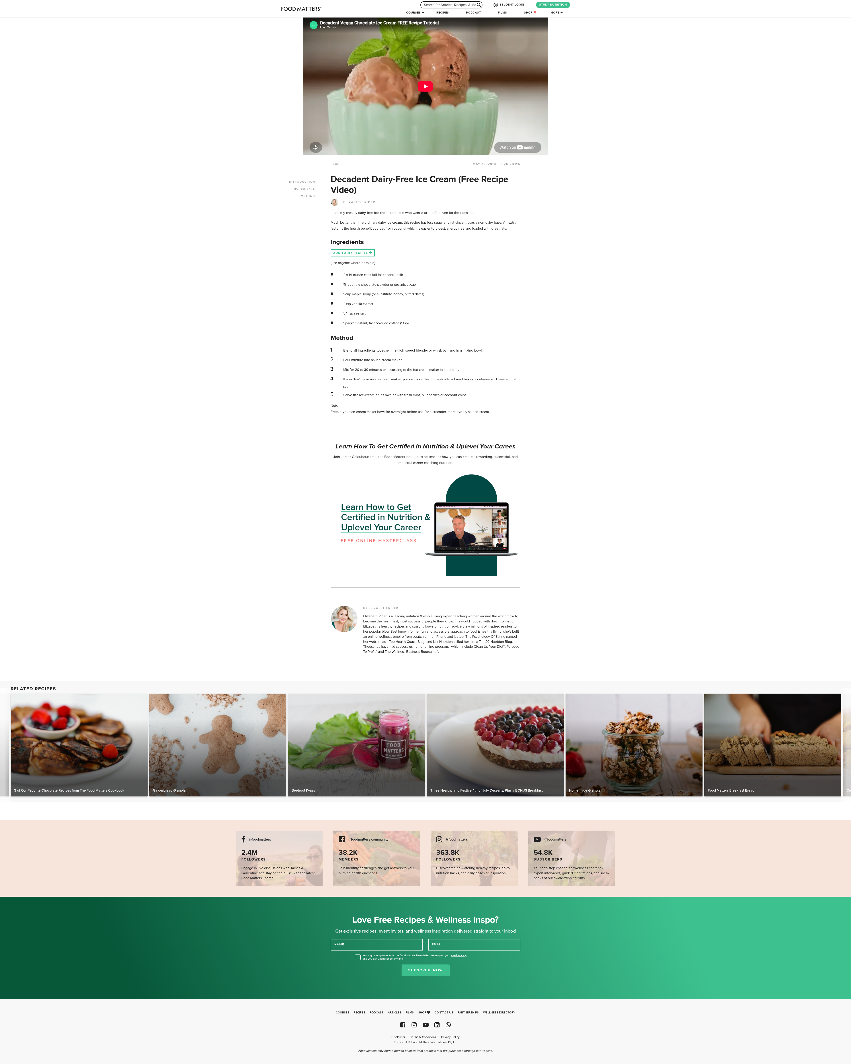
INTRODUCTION (302, 182)
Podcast (473, 12)
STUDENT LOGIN (511, 4)
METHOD (308, 196)
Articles (394, 1012)
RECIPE (337, 164)
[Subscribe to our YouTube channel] (425, 1025)
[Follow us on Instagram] (414, 1025)
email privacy (458, 955)
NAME (339, 944)
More (554, 12)
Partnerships (468, 1012)
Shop (529, 12)
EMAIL (437, 944)
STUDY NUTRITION (553, 4)
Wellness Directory (499, 1012)
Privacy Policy (450, 1037)
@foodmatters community (368, 839)
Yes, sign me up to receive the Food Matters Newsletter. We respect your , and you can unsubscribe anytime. (415, 957)
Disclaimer (398, 1037)
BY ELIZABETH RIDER (380, 608)
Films (502, 12)
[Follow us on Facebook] (403, 1025)
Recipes (442, 12)
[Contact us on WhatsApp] (448, 1025)
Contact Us (444, 1012)
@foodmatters (260, 839)
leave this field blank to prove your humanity (18, 901)
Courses (413, 12)
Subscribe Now (425, 970)
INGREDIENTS (304, 189)
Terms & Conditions (423, 1037)
